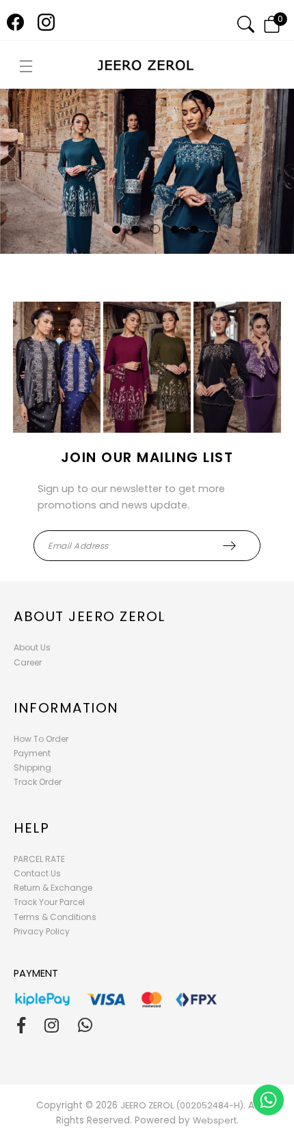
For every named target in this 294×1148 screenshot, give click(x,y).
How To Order (41, 739)
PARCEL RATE (39, 859)
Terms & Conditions (55, 917)
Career (28, 662)
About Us (32, 647)
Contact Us (37, 873)
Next (257, 172)
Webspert (215, 1120)
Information (66, 707)
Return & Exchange (53, 887)
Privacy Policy (42, 931)
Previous (16, 172)
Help (31, 827)
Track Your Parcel (49, 902)
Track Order (38, 782)
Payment (32, 753)
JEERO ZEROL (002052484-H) (181, 1105)
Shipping (32, 767)
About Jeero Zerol (89, 616)
